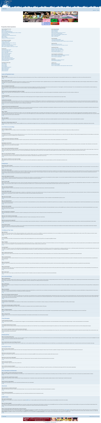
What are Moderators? (54, 30)
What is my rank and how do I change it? (7, 45)
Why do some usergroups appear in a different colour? (59, 34)
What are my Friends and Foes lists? (56, 44)
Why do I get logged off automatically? (7, 31)
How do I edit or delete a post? (6, 50)
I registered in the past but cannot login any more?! (9, 35)
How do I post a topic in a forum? (6, 49)
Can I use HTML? (4, 64)
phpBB (47, 421)
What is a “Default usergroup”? (55, 35)
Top (3, 78)
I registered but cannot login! (6, 34)
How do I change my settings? (6, 41)
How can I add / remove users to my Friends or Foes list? (59, 45)
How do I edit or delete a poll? (6, 54)
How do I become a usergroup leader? (56, 33)
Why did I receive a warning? (6, 56)
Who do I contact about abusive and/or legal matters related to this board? (61, 65)
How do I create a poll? (5, 52)
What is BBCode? (4, 63)
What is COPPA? (4, 36)
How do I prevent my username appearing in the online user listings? (11, 32)
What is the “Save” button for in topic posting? (8, 58)
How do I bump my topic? (5, 60)
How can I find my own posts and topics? (57, 51)
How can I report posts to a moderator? (7, 57)
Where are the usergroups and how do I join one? (58, 32)
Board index (5, 8)
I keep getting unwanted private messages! (57, 40)
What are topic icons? (5, 70)
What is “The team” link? (54, 36)
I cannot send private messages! (56, 39)
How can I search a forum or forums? (56, 48)
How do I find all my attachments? (56, 60)
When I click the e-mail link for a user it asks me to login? (10, 46)
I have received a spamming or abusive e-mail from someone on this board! (62, 41)
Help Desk (94, 10)
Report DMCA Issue (53, 422)
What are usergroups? (54, 31)
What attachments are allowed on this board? (57, 59)
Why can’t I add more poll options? (6, 53)
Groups (90, 416)
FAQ (98, 10)
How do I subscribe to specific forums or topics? (58, 55)
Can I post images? (4, 66)
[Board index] (24, 4)
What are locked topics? (5, 69)
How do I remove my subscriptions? (56, 56)
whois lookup (67, 409)
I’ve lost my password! (5, 33)
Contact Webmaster (47, 422)
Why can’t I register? (5, 37)
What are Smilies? (4, 65)
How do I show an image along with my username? (9, 44)
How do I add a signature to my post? (7, 51)
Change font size (98, 8)
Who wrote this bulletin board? (55, 63)
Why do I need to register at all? (6, 30)
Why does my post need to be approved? (7, 59)
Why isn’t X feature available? (55, 64)
